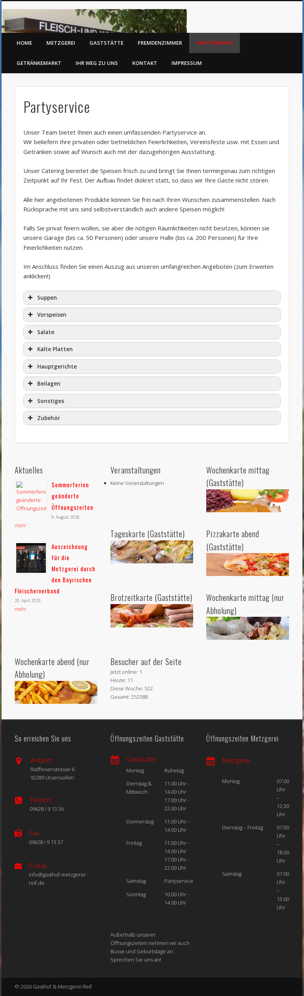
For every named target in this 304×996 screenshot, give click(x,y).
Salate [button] (45, 332)
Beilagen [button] (49, 383)
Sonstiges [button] (50, 401)
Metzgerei (60, 42)
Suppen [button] (47, 297)
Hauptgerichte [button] (57, 366)
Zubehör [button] (48, 418)
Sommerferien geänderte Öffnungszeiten (72, 495)
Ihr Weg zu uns (97, 63)
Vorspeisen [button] (51, 314)
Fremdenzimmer (160, 42)
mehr (21, 525)
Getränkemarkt (39, 63)
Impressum (186, 63)
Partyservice (214, 42)
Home (24, 42)
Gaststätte (106, 42)
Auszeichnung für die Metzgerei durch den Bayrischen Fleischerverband (55, 568)
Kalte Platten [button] (55, 349)
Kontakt (144, 63)
